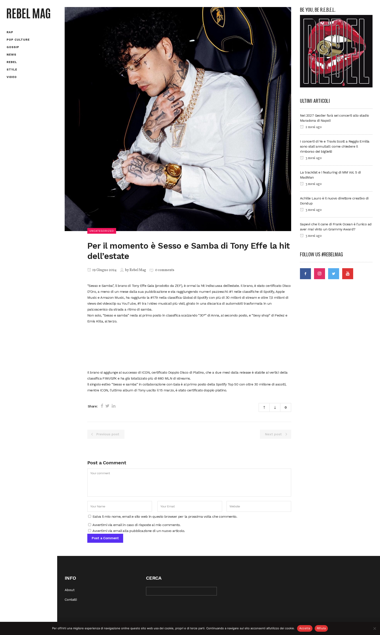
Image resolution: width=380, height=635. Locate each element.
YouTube (129, 303)
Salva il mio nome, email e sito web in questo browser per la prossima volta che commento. (165, 516)
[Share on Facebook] (102, 406)
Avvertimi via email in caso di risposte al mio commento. (136, 525)
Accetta (304, 628)
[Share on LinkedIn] (113, 406)
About (69, 590)
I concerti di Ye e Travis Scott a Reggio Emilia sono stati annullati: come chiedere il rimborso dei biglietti (334, 146)
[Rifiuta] (374, 628)
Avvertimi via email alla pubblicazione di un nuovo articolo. (138, 531)
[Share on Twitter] (107, 406)
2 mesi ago (313, 127)
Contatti (71, 599)
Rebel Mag (138, 270)
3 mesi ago (313, 158)
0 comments (164, 270)
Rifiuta (321, 628)
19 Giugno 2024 (104, 270)
